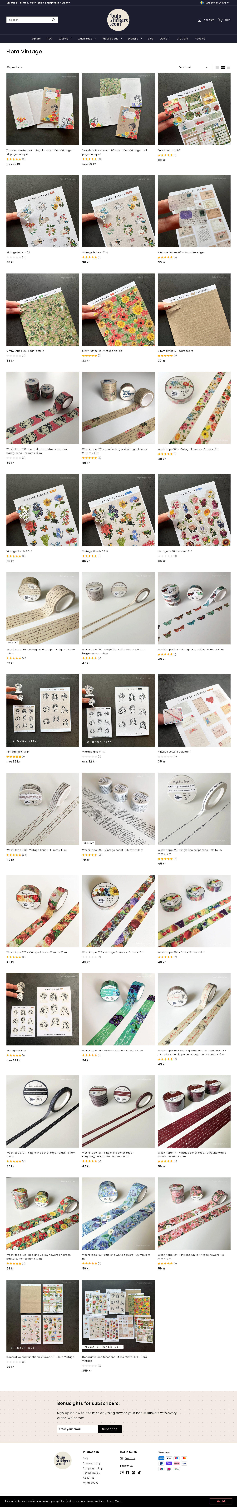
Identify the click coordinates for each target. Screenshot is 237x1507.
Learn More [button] (114, 1501)
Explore (36, 38)
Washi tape (85, 38)
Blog (151, 38)
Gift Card (182, 38)
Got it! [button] (221, 1501)
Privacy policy (92, 1463)
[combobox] (32, 20)
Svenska (133, 38)
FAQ (85, 1458)
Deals (164, 38)
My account (90, 1482)
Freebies (200, 38)
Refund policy (91, 1473)
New (49, 38)
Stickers (64, 38)
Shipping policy (92, 1468)
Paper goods (110, 38)
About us (88, 1477)
